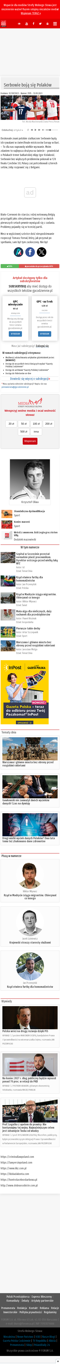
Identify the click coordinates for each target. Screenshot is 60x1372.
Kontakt (33, 1308)
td (23, 567)
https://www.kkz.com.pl (13, 1168)
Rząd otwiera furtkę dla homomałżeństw (29, 579)
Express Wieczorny (42, 1296)
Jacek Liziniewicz (30, 938)
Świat (24, 605)
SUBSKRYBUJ (17, 286)
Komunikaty (13, 1300)
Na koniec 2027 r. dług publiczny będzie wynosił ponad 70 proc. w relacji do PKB (29, 1080)
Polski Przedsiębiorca (18, 1296)
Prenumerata (8, 1308)
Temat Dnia (27, 571)
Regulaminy (50, 1312)
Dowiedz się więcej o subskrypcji (30, 379)
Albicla (52, 1341)
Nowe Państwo (25, 1337)
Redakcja (22, 1308)
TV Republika (39, 1341)
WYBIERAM (15, 334)
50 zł (24, 423)
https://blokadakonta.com (15, 1174)
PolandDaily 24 (42, 1345)
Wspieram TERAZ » (31, 13)
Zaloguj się (42, 346)
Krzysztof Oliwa (30, 502)
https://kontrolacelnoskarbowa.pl (19, 1179)
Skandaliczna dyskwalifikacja (29, 511)
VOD (38, 1337)
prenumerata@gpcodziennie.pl (15, 387)
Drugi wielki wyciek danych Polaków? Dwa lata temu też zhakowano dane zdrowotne (28, 839)
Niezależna (9, 1337)
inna (36, 431)
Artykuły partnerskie (42, 1300)
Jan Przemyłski (29, 584)
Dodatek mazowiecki (25, 539)
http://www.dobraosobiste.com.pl (19, 1185)
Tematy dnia (8, 732)
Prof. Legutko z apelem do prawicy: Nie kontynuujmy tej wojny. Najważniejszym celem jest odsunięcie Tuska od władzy (28, 1128)
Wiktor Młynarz (29, 601)
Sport (17, 515)
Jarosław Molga (29, 649)
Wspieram (30, 441)
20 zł (11, 423)
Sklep (29, 1345)
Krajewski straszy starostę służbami (30, 942)
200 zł (48, 423)
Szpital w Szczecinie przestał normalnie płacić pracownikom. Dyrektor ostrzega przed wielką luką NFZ (37, 558)
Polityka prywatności (31, 1312)
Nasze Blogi (48, 1337)
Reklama (44, 1308)
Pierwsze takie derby (28, 628)
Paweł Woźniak (29, 618)
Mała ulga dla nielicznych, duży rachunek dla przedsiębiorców (34, 613)
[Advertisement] (30, 51)
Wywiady (6, 1001)
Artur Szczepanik (30, 632)
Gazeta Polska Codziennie (16, 1341)
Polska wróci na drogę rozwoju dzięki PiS (25, 1031)
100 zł (36, 423)
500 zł (23, 431)
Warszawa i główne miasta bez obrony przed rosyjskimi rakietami (35, 643)
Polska (25, 588)
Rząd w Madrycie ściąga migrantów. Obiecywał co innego (36, 596)
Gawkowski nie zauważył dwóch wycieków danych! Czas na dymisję (25, 801)
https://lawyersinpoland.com (16, 1162)
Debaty (25, 1300)
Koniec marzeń (22, 521)
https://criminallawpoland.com (17, 1157)
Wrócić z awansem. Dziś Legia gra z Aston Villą (35, 534)
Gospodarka (27, 622)
